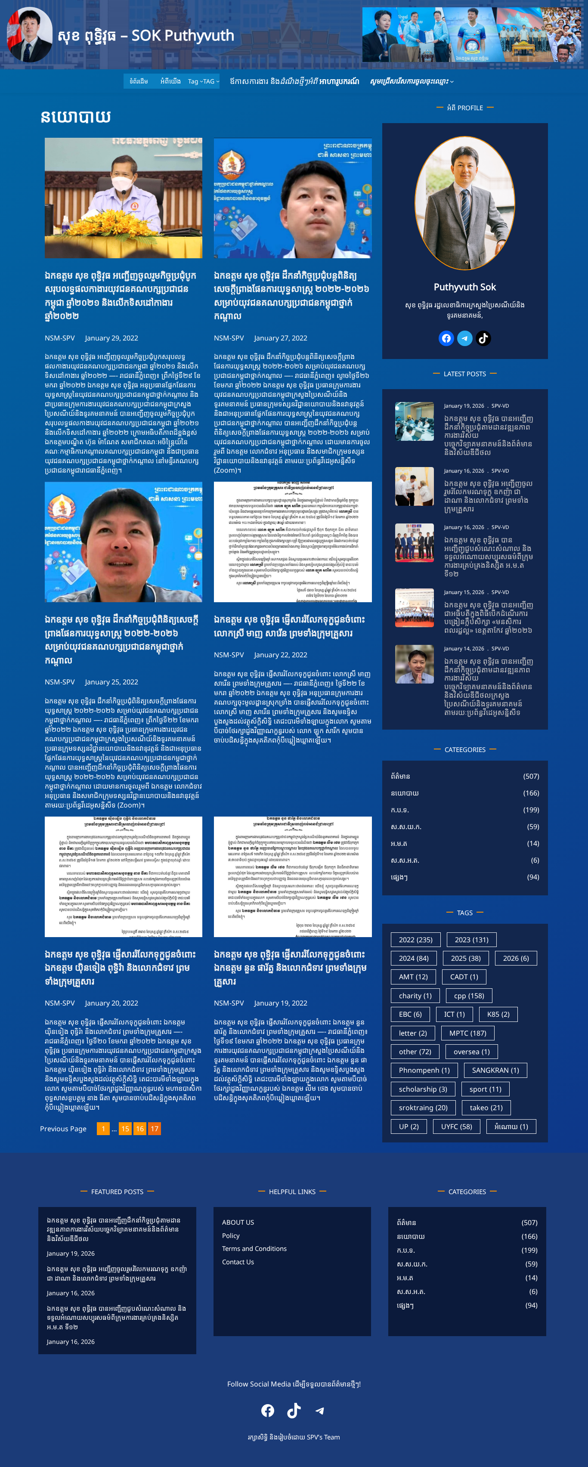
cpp (469, 995)
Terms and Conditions (254, 1248)
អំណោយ (511, 1126)
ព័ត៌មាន (400, 776)
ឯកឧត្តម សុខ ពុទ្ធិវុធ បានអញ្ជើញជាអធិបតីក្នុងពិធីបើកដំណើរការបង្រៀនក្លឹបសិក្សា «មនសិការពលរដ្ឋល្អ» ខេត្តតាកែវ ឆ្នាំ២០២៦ (488, 617)
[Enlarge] (504, 147)
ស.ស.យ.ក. (406, 826)
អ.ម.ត (399, 843)
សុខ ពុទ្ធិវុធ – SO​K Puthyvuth (146, 35)
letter (413, 1033)
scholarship (423, 1089)
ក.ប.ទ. (400, 809)
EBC (410, 1014)
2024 (414, 958)
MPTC (467, 1033)
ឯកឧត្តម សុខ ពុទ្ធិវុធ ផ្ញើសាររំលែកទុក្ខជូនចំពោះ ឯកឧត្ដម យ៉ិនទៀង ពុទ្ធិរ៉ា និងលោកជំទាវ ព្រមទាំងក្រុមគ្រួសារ (120, 967)
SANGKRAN (495, 1070)
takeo (486, 1107)
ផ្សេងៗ (399, 877)
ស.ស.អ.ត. (405, 860)
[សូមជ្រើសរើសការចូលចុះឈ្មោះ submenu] (452, 81)
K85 (498, 1014)
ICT (454, 1014)
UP (409, 1126)
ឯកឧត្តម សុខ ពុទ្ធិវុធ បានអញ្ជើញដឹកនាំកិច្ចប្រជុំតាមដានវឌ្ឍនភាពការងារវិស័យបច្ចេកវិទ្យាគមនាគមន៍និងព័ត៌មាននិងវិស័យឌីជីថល (488, 435)
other (415, 1051)
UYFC (456, 1126)
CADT (464, 976)
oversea (472, 1051)
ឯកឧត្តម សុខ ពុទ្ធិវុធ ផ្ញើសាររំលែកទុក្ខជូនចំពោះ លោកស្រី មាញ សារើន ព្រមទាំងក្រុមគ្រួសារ (289, 626)
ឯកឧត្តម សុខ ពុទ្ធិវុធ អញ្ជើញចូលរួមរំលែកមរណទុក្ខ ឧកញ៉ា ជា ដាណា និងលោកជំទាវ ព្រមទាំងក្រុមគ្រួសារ (488, 496)
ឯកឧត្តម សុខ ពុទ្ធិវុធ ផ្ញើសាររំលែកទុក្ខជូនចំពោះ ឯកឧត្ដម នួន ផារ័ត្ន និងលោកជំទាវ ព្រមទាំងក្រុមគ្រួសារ (290, 967)
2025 (466, 958)
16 (140, 1128)
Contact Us (238, 1261)
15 (125, 1128)
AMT (413, 976)
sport (485, 1089)
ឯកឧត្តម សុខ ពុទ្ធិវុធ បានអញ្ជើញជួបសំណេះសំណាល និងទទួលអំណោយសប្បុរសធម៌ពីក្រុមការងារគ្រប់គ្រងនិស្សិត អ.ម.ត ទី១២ (488, 556)
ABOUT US (238, 1222)
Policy (231, 1235)
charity (415, 995)
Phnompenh (424, 1070)
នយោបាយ (405, 793)
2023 (472, 939)
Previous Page (63, 1128)
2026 (516, 958)
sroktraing (423, 1107)
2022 (416, 939)
